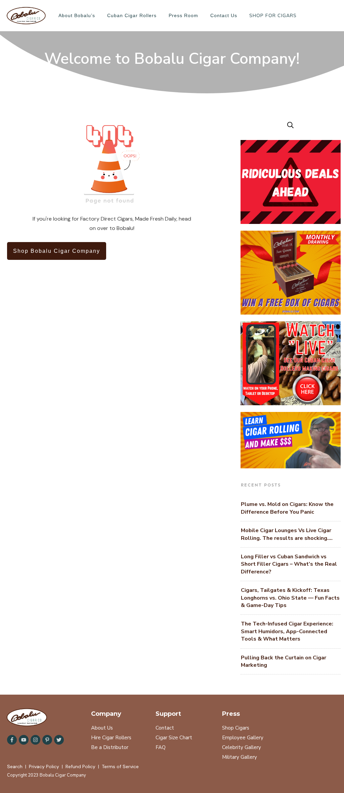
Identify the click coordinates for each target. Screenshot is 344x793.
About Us (102, 728)
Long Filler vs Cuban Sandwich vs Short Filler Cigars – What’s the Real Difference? (289, 564)
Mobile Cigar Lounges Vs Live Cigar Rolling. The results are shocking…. (287, 534)
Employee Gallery (242, 737)
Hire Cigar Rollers (111, 737)
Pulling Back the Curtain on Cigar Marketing (283, 661)
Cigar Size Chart (174, 737)
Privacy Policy (44, 766)
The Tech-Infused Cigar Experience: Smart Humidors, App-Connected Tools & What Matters (287, 631)
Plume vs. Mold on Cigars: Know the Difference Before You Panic (287, 508)
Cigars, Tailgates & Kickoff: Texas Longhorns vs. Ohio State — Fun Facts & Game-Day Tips (290, 598)
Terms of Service (120, 766)
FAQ (161, 747)
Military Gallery (239, 757)
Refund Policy (80, 766)
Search (15, 766)
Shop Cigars (235, 728)
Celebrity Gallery (241, 747)
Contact (165, 728)
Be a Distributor (109, 747)
